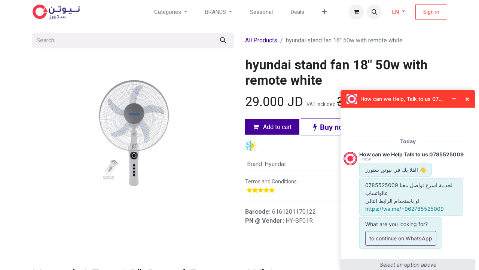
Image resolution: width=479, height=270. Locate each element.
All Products (261, 40)
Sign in (431, 12)
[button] (374, 12)
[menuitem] (261, 12)
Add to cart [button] (277, 126)
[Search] (223, 40)
